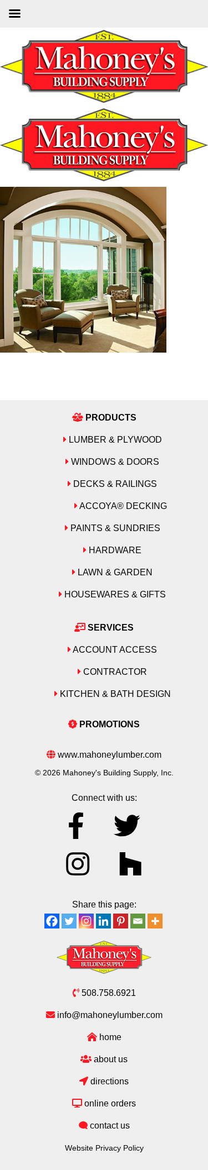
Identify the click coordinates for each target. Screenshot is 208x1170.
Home (109, 1037)
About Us (110, 1059)
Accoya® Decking (122, 506)
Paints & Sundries (114, 528)
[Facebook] (51, 921)
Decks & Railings (114, 484)
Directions (108, 1081)
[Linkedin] (103, 921)
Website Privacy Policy (104, 1147)
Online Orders (109, 1103)
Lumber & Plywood (114, 439)
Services (109, 627)
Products (109, 417)
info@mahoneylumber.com (109, 1015)
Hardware (114, 550)
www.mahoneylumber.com (108, 754)
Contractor (114, 671)
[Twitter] (69, 921)
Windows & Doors (114, 461)
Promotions (108, 724)
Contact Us (109, 1125)
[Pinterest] (120, 921)
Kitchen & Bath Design (114, 694)
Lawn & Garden (114, 572)
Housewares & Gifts (114, 594)
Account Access (114, 649)
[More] (155, 921)
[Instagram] (86, 921)
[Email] (137, 921)
